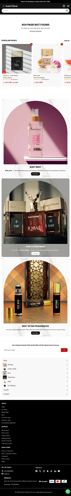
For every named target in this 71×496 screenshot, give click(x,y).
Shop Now (35, 253)
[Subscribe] (64, 350)
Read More (35, 174)
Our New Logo (6, 417)
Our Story (4, 409)
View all (66, 40)
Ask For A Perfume (7, 451)
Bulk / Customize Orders (9, 453)
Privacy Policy (6, 435)
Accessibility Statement (8, 423)
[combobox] (35, 11)
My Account (5, 430)
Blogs (3, 461)
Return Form (5, 433)
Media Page (5, 412)
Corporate (5, 456)
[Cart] (64, 6)
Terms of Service (7, 441)
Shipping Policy (6, 438)
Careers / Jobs (6, 420)
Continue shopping (36, 31)
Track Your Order (7, 443)
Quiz (3, 415)
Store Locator (6, 459)
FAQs (3, 407)
